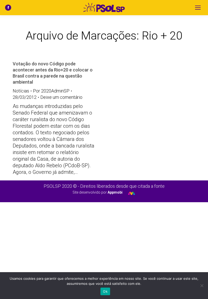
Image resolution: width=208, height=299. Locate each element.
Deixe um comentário (61, 97)
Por (51, 91)
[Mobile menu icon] (198, 8)
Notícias (21, 91)
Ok (105, 291)
